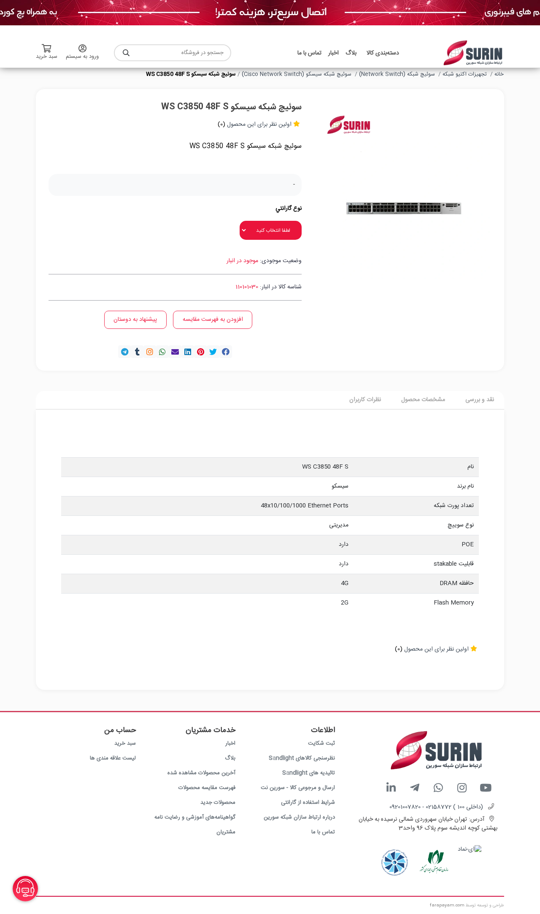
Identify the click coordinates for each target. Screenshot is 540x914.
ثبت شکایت (321, 743)
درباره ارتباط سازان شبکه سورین (299, 817)
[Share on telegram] (124, 351)
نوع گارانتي (288, 208)
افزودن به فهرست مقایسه (213, 320)
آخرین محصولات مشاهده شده (201, 773)
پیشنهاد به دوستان (135, 320)
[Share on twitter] (213, 351)
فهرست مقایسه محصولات (206, 787)
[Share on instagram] (149, 351)
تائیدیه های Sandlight (308, 773)
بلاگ (230, 758)
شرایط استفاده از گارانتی (308, 802)
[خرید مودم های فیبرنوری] (270, 13)
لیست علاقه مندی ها (113, 758)
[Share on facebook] (225, 351)
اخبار (230, 743)
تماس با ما (323, 832)
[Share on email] (175, 351)
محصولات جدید (217, 802)
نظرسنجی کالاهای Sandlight (302, 758)
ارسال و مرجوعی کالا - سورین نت (298, 787)
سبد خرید (125, 743)
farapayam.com (447, 905)
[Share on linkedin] (187, 351)
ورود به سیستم (82, 56)
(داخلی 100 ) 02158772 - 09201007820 (436, 807)
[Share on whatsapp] (162, 351)
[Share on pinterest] (200, 351)
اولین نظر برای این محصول (259, 124)
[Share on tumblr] (137, 351)
